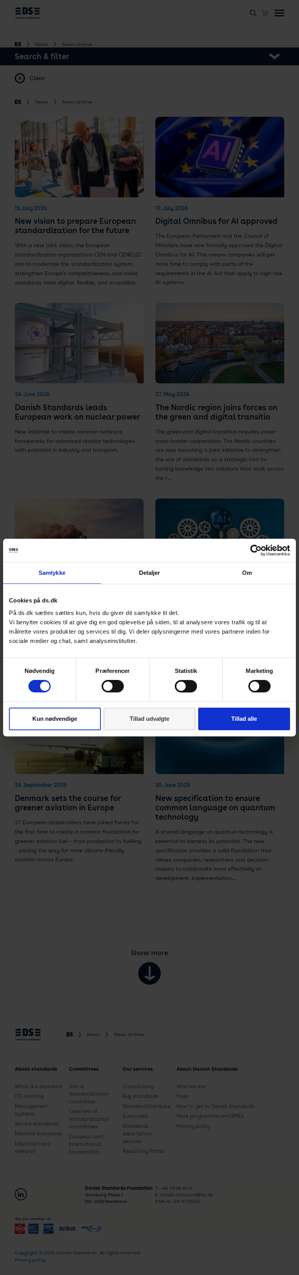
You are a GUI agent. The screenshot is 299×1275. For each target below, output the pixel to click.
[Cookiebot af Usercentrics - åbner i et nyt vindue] (256, 550)
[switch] (113, 686)
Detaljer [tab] (149, 572)
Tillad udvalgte (149, 718)
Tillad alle (244, 718)
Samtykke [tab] (52, 572)
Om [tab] (247, 572)
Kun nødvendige (54, 718)
